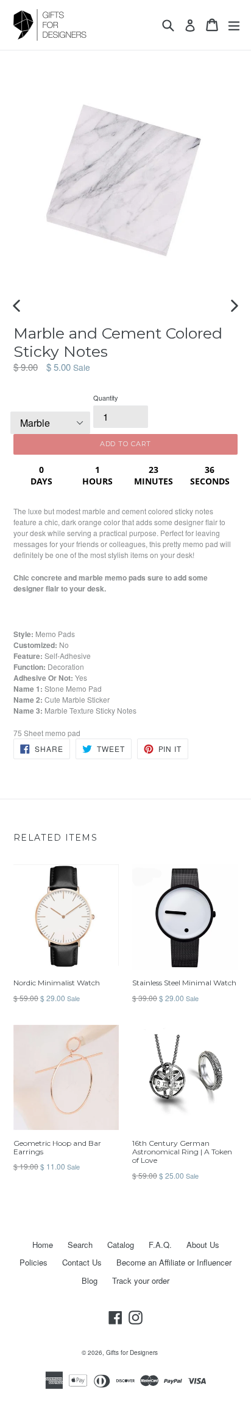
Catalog (120, 1244)
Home (42, 1244)
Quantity (105, 397)
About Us (202, 1244)
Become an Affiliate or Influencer (174, 1262)
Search (80, 1244)
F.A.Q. (160, 1244)
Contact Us (82, 1262)
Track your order (140, 1280)
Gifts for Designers (132, 1352)
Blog (89, 1280)
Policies (33, 1262)
